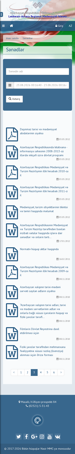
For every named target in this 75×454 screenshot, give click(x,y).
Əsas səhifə (12, 38)
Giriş (60, 26)
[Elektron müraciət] (38, 420)
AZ (70, 26)
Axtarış (15, 99)
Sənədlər (28, 38)
